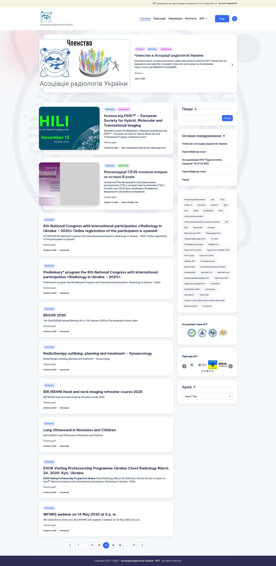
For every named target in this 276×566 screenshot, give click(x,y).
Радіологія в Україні (193, 250)
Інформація (166, 49)
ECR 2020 (201, 205)
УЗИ (136, 202)
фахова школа (190, 306)
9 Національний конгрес (194, 199)
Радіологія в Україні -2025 (218, 250)
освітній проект (221, 278)
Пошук (187, 109)
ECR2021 (214, 205)
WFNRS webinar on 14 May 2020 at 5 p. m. (80, 514)
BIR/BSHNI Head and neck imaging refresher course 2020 (93, 392)
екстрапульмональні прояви (212, 267)
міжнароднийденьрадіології (196, 278)
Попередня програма (193, 244)
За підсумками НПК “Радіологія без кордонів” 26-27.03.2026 (202, 161)
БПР (186, 227)
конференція (131, 148)
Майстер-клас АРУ (192, 233)
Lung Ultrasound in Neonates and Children (79, 430)
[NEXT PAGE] (142, 545)
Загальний (64, 250)
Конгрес (211, 227)
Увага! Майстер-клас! (194, 151)
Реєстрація (189, 255)
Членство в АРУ (206, 255)
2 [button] (205, 371)
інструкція (207, 306)
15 (120, 545)
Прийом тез (213, 244)
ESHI (123, 148)
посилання (215, 283)
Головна (140, 49)
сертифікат (189, 295)
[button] (222, 18)
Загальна (152, 49)
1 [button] (202, 371)
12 (99, 545)
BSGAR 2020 (54, 315)
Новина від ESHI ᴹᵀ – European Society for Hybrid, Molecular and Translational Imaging (133, 120)
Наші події (123, 166)
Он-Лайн (214, 239)
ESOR (196, 211)
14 (113, 545)
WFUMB (130, 202)
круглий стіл (206, 272)
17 (134, 545)
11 (92, 545)
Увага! (185, 179)
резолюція (210, 289)
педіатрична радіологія (194, 283)
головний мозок (207, 261)
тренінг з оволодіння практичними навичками (204, 300)
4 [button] (210, 371)
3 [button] (207, 371)
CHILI (222, 199)
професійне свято (192, 289)
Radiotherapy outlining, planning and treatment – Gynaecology (97, 353)
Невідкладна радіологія (194, 239)
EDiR (226, 205)
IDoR (221, 211)
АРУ (226, 222)
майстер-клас (144, 148)
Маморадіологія (158, 148)
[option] (191, 332)
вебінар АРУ (189, 261)
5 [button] (212, 371)
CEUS (123, 202)
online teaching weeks (193, 216)
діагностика (189, 267)
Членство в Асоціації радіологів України (168, 55)
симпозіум (204, 295)
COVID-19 (188, 205)
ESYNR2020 (208, 211)
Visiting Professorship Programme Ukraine (202, 222)
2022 (213, 199)
